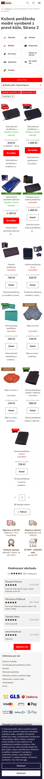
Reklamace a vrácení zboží (13, 679)
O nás (4, 686)
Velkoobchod (7, 682)
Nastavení (21, 766)
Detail (33, 217)
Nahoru (23, 512)
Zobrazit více (22, 647)
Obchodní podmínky (10, 672)
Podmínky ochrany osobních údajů (16, 675)
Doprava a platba (9, 661)
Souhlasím (21, 773)
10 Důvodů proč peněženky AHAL (16, 665)
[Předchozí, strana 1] (22, 497)
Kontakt (5, 668)
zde (25, 760)
